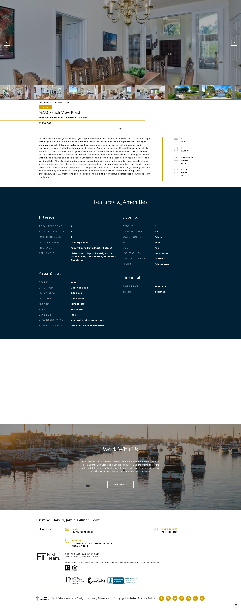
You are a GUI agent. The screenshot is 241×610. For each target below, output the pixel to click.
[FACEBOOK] (161, 598)
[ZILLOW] (202, 598)
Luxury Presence (99, 598)
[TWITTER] (181, 598)
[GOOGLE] (188, 598)
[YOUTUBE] (174, 598)
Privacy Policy (146, 598)
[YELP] (195, 598)
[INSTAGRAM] (168, 598)
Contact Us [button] (120, 484)
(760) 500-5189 (169, 532)
